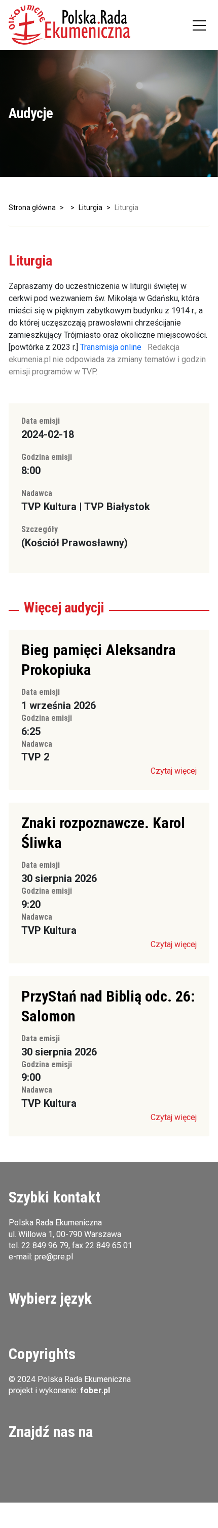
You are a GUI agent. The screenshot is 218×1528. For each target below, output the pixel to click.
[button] (69, 25)
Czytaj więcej (174, 771)
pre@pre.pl (53, 1256)
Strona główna (32, 207)
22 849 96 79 (44, 1245)
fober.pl (95, 1390)
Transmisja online (110, 347)
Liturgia (90, 207)
